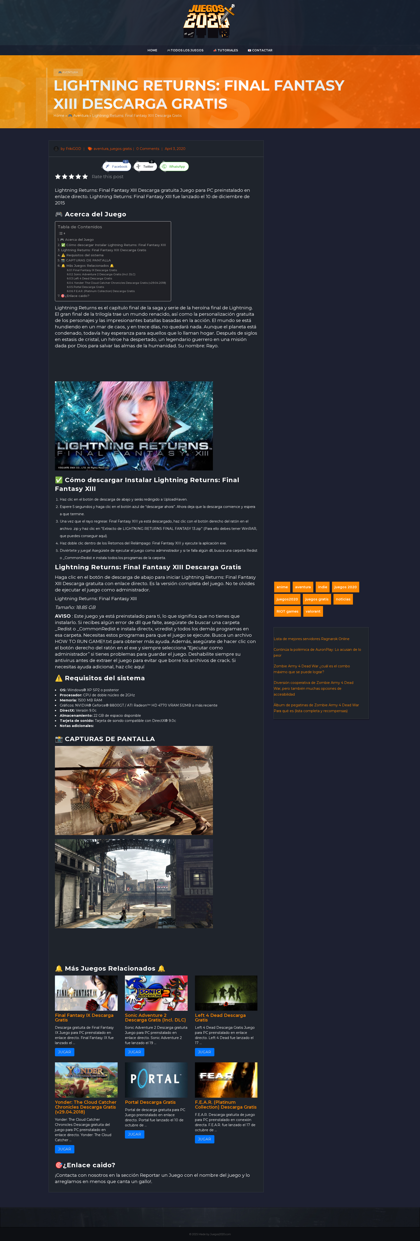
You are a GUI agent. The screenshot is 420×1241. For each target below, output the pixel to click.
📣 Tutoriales (225, 50)
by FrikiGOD (70, 149)
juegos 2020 (345, 587)
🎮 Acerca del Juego (77, 239)
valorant (313, 611)
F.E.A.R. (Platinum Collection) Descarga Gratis (104, 291)
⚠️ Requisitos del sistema (82, 255)
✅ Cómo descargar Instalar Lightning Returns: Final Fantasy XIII (113, 245)
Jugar (64, 1052)
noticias (343, 599)
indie (322, 587)
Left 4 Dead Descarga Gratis (93, 278)
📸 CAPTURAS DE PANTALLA (86, 260)
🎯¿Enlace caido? (75, 296)
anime (282, 587)
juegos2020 (287, 599)
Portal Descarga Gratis (89, 287)
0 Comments (148, 149)
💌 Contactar (260, 50)
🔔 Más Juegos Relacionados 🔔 (87, 265)
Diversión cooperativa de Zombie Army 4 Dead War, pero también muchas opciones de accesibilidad (313, 688)
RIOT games (287, 611)
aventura (101, 149)
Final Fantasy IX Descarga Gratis (95, 270)
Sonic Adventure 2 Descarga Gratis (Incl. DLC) (104, 274)
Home (152, 50)
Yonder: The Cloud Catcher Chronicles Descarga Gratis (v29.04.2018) (120, 283)
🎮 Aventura (68, 72)
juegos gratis (121, 149)
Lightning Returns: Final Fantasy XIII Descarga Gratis (103, 250)
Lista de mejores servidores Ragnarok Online (312, 639)
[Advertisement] (156, 365)
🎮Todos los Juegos (185, 50)
